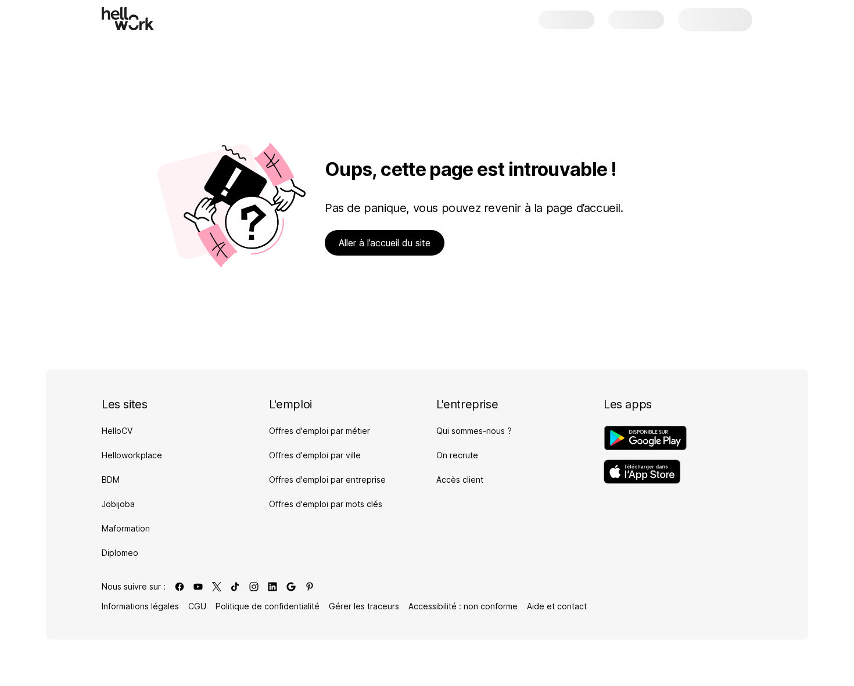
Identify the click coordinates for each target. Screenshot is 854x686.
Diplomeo (120, 553)
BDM (111, 479)
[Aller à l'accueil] (128, 18)
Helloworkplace (132, 455)
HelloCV (117, 431)
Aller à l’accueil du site (384, 243)
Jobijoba (118, 504)
